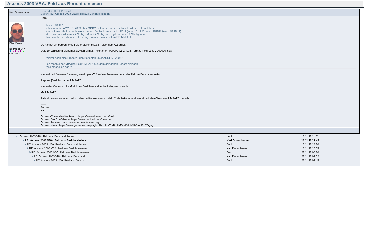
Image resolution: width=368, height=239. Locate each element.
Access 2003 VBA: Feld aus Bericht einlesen (47, 136)
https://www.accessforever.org (80, 122)
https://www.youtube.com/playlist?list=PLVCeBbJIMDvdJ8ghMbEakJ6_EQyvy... (107, 125)
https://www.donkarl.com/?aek (96, 116)
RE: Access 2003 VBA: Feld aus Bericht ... (61, 160)
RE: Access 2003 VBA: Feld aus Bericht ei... (60, 156)
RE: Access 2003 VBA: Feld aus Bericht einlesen (56, 144)
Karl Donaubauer (19, 12)
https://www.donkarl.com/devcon (91, 119)
